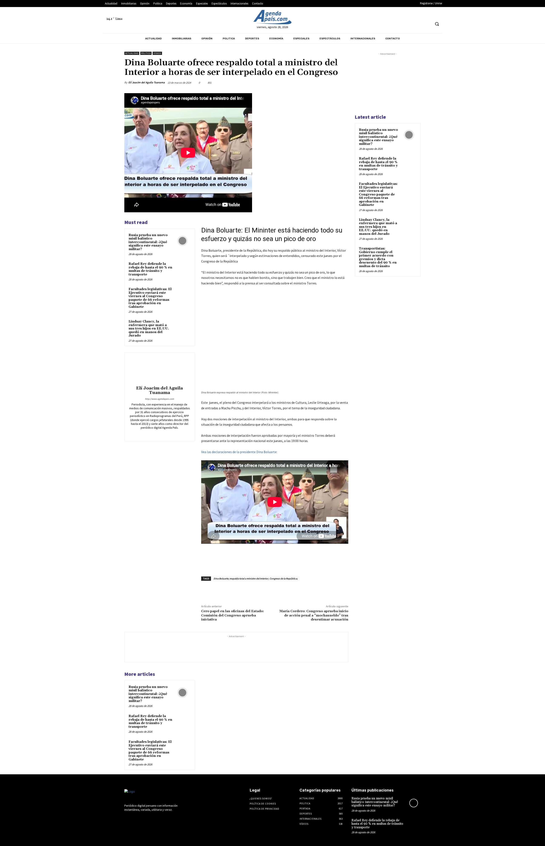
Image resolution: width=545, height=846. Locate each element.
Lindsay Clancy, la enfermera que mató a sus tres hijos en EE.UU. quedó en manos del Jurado (149, 329)
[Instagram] (343, 14)
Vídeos (157, 53)
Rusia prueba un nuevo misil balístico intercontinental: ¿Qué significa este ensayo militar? (148, 242)
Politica (146, 53)
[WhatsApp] (334, 82)
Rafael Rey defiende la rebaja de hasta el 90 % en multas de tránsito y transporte (150, 269)
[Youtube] (374, 14)
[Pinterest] (324, 82)
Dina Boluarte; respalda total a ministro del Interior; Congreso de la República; (256, 578)
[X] (366, 14)
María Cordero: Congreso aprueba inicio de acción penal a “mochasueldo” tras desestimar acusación (313, 615)
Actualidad (131, 53)
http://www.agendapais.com (159, 398)
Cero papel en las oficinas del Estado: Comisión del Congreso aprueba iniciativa (232, 615)
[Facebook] (335, 14)
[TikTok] (358, 14)
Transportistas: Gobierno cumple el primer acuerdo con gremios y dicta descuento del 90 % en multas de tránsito (378, 257)
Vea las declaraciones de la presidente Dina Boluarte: (239, 452)
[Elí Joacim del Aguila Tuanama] (159, 369)
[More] (343, 82)
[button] (437, 24)
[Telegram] (350, 14)
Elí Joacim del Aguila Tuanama (146, 82)
